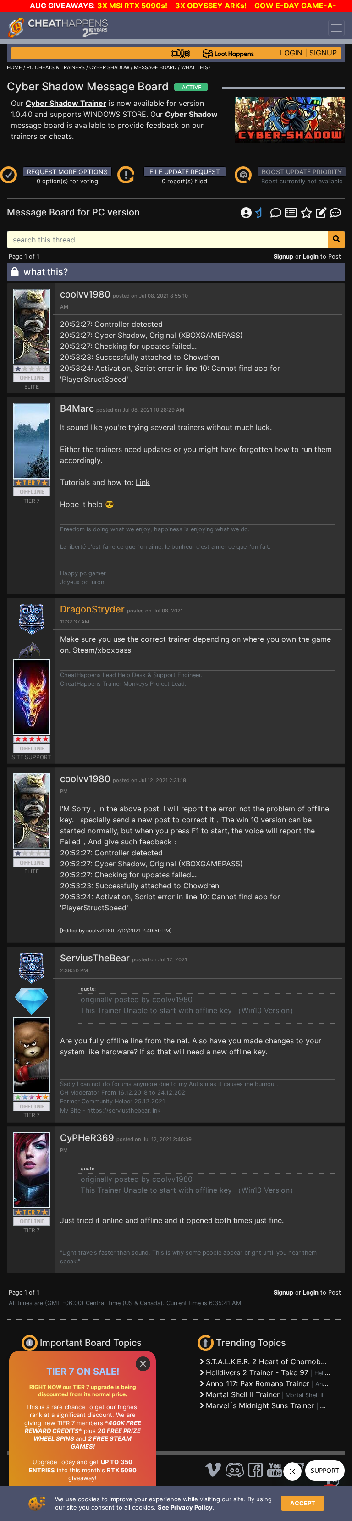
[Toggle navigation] (336, 28)
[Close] (143, 1363)
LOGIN (291, 52)
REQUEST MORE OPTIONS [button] (67, 172)
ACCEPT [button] (302, 1503)
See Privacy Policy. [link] (186, 1507)
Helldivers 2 (330, 1373)
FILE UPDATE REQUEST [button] (184, 172)
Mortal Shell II (304, 1395)
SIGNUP (323, 52)
